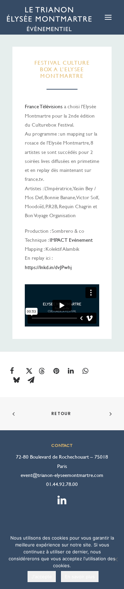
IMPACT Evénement (71, 239)
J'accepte (41, 576)
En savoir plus (80, 576)
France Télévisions (44, 106)
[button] (17, 371)
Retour (61, 413)
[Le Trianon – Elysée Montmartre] (49, 21)
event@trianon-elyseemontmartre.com (62, 475)
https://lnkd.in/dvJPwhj (48, 267)
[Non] (115, 559)
